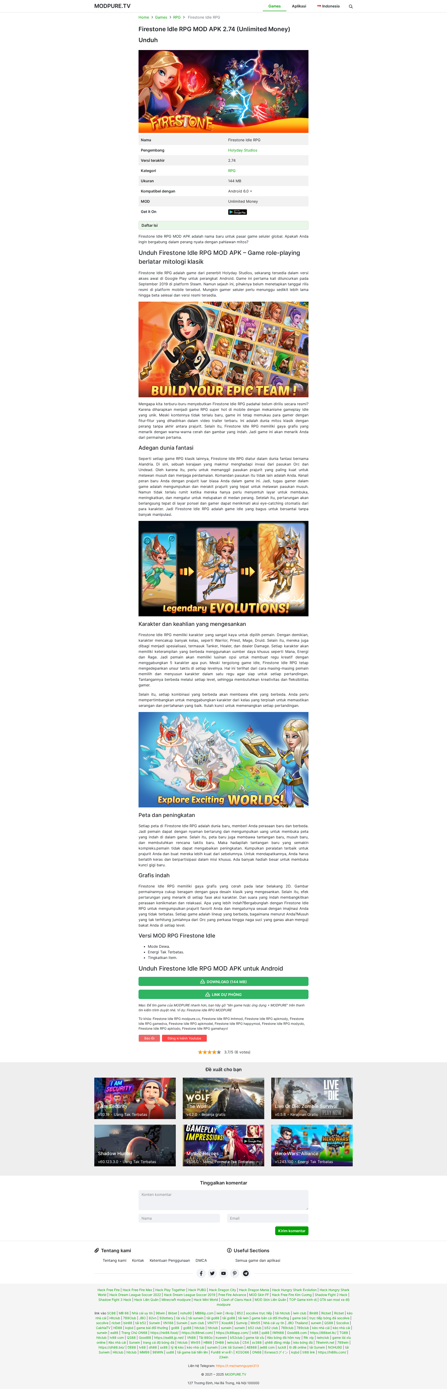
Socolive (342, 1323)
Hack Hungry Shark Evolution (294, 1290)
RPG (177, 17)
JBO (142, 1318)
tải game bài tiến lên (192, 1352)
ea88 (114, 1333)
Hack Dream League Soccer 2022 (135, 1295)
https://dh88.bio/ (111, 1347)
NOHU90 (335, 1347)
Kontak (138, 1260)
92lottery (166, 1318)
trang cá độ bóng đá (158, 1342)
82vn (152, 1318)
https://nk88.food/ (164, 1333)
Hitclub (114, 1318)
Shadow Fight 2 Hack (331, 1295)
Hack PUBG (197, 1290)
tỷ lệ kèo (177, 1347)
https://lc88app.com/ (232, 1333)
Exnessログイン (276, 1352)
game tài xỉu (255, 1337)
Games (274, 6)
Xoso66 (227, 1323)
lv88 (142, 1347)
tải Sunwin (317, 1347)
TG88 (343, 1333)
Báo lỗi (149, 1038)
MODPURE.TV (112, 6)
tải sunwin (195, 1318)
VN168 (168, 1323)
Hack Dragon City (222, 1290)
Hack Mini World (206, 1300)
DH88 (219, 1342)
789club (287, 1328)
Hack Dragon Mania (254, 1290)
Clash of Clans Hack (236, 1300)
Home (144, 17)
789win (343, 1342)
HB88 (207, 1342)
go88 (175, 1328)
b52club (236, 1337)
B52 (240, 1313)
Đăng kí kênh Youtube (184, 1038)
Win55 (255, 1323)
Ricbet (326, 1313)
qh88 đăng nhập (277, 1342)
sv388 (257, 1342)
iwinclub (323, 1337)
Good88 (145, 1337)
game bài (299, 1318)
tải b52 (140, 1323)
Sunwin (154, 1323)
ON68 (256, 1352)
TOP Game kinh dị (303, 1300)
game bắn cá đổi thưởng (270, 1318)
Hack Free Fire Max (137, 1290)
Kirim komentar (291, 1230)
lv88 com (117, 1337)
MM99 (144, 1352)
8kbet (172, 1313)
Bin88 (313, 1313)
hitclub (199, 1328)
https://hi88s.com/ (332, 1352)
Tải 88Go (206, 1337)
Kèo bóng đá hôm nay (284, 1337)
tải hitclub (282, 1313)
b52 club (254, 1328)
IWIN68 (278, 1333)
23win (223, 1357)
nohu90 (186, 1313)
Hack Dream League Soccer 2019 (189, 1295)
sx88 (164, 1347)
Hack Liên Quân (146, 1300)
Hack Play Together (170, 1290)
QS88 (328, 1323)
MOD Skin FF (259, 1295)
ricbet (116, 1323)
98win (160, 1313)
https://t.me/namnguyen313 (237, 1366)
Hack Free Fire (109, 1290)
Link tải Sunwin (232, 1347)
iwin (219, 1313)
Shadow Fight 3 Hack (114, 1300)
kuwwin (221, 1337)
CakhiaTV (103, 1328)
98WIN (157, 1352)
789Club (129, 1318)
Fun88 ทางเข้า (222, 1352)
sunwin (316, 1323)
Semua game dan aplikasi (257, 1260)
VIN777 (212, 1323)
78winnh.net (325, 1342)
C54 (245, 1342)
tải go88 (213, 1318)
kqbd (129, 1328)
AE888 (252, 1347)
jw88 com (267, 1347)
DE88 (132, 1347)
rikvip (229, 1313)
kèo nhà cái (321, 1328)
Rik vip (309, 1337)
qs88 (265, 1333)
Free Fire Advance (232, 1295)
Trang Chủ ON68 (134, 1333)
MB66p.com (204, 1313)
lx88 (255, 1333)
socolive (102, 1323)
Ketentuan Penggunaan (170, 1260)
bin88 (127, 1323)
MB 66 (124, 1313)
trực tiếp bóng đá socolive (329, 1318)
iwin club (299, 1313)
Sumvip (241, 1323)
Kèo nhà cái (117, 1342)
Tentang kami (114, 1260)
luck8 (282, 1347)
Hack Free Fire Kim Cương (292, 1295)
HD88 (117, 1328)
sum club (197, 1323)
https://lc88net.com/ (197, 1333)
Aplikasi (299, 6)
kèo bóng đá (303, 1342)
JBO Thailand (297, 1323)
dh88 (153, 1347)
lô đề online (297, 1347)
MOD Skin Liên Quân (270, 1300)
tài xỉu (180, 1318)
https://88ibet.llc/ (323, 1333)
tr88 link (308, 1352)
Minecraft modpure (176, 1300)
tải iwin (243, 1318)
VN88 (191, 1337)
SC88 (111, 1313)
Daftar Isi (150, 225)
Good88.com (297, 1333)
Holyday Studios (242, 150)
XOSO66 (242, 1352)
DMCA (201, 1260)
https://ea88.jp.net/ (169, 1337)
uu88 (170, 1352)
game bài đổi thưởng (152, 1328)
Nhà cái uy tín (142, 1313)
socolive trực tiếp (259, 1313)
